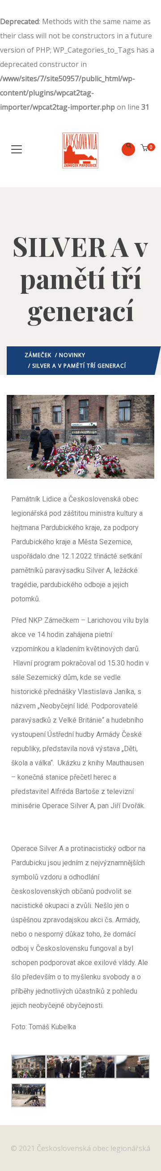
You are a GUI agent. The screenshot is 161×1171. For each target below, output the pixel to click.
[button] (145, 147)
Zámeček (38, 355)
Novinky (72, 355)
